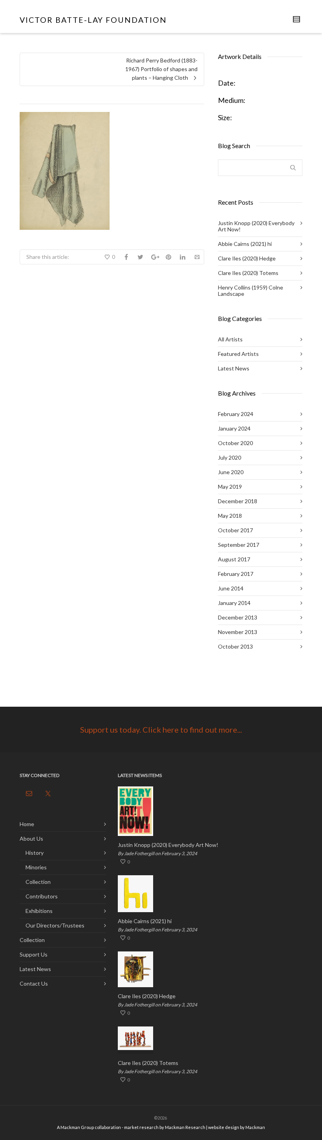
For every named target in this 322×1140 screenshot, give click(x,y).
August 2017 (234, 559)
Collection (38, 881)
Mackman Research (185, 1127)
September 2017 (238, 544)
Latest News (233, 368)
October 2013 (235, 646)
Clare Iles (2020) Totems (248, 272)
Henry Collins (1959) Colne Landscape (250, 290)
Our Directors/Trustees (55, 925)
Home (27, 824)
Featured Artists (238, 353)
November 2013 (237, 632)
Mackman (255, 1127)
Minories (36, 867)
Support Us (34, 954)
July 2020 (229, 457)
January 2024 (234, 428)
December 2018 (237, 501)
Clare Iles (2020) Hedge (247, 258)
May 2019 (230, 486)
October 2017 (235, 530)
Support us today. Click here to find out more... (161, 729)
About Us (31, 838)
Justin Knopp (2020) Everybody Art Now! (256, 226)
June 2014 (230, 588)
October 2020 (235, 443)
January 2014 (234, 602)
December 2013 (237, 617)
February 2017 (235, 573)
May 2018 (230, 515)
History (35, 852)
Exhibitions (39, 910)
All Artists (230, 339)
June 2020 (230, 472)
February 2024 (235, 414)
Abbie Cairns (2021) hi (245, 243)
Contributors (42, 896)
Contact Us (34, 983)
